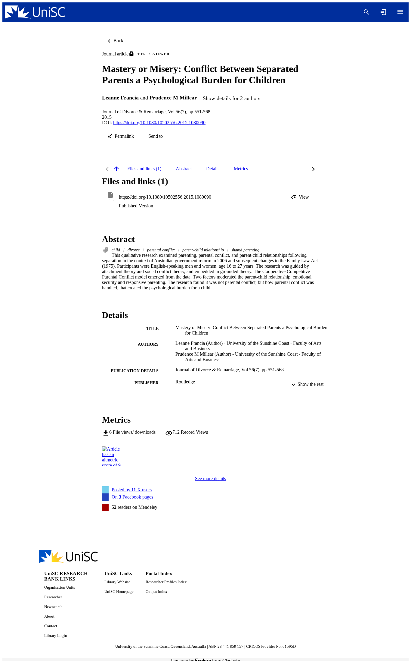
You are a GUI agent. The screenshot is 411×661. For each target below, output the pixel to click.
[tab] (144, 169)
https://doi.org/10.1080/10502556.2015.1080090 (159, 122)
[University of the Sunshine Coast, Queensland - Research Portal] (35, 12)
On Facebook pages (132, 496)
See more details (210, 478)
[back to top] (116, 168)
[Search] (366, 12)
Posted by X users (132, 489)
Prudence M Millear (173, 98)
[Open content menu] (400, 12)
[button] (300, 197)
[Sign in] (383, 12)
